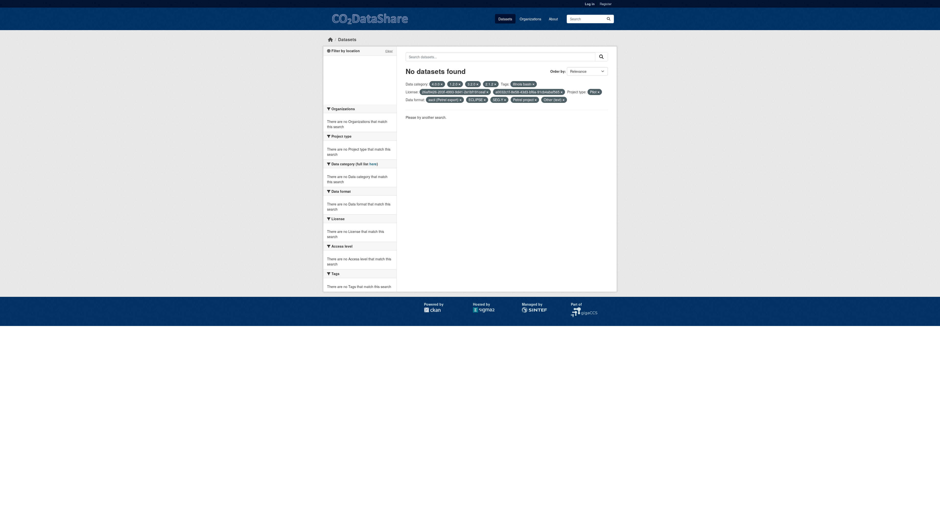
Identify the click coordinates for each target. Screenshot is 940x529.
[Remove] (442, 84)
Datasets (505, 18)
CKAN (432, 310)
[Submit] (608, 19)
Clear (389, 51)
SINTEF (528, 309)
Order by (557, 71)
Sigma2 (487, 310)
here (373, 163)
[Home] (330, 39)
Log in (590, 3)
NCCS (575, 309)
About (553, 18)
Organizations (530, 18)
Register (605, 3)
